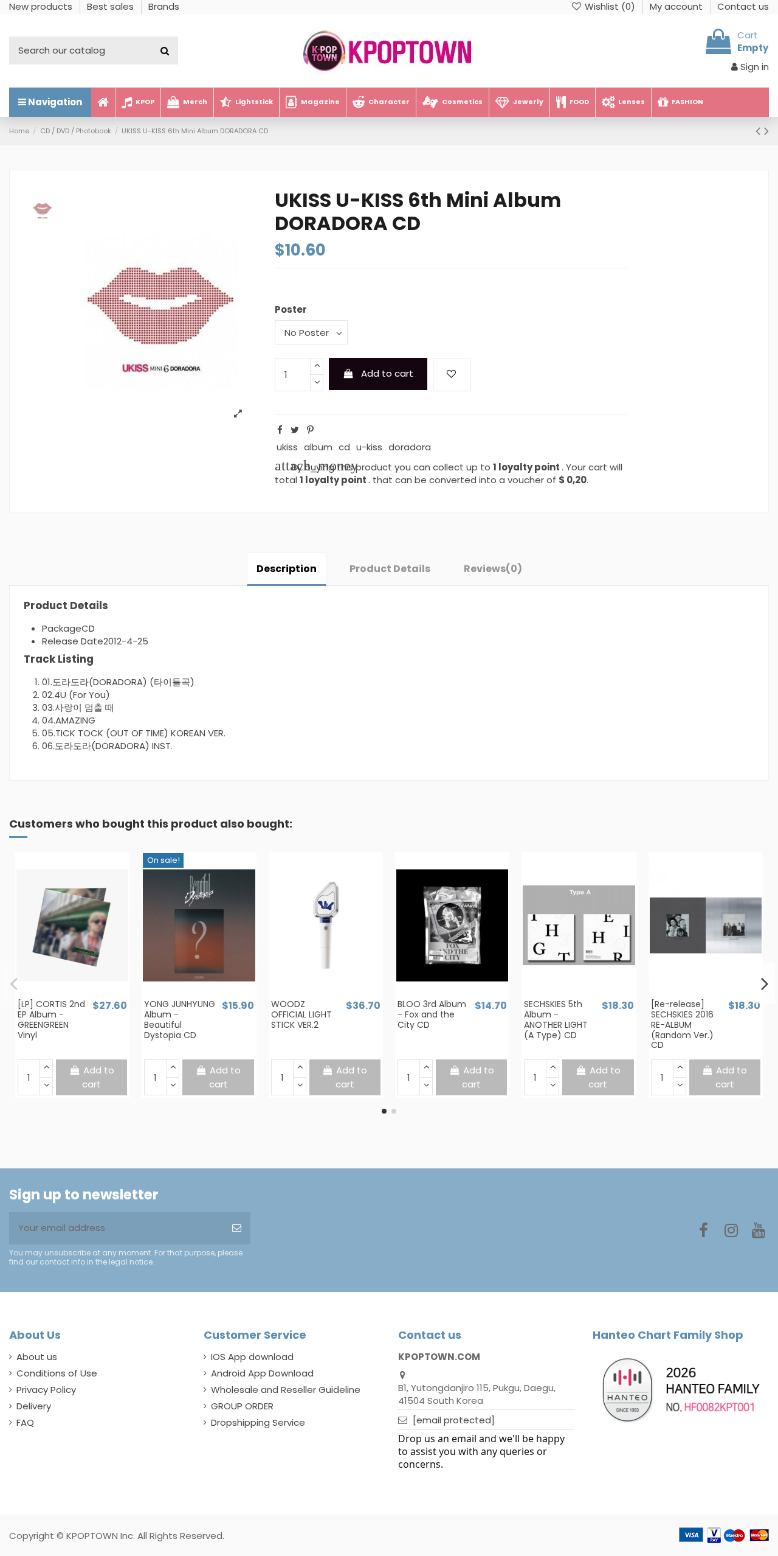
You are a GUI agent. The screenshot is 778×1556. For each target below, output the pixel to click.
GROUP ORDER (242, 1406)
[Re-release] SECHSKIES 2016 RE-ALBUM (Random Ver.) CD (682, 1024)
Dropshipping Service (258, 1422)
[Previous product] (760, 131)
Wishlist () (610, 6)
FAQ (25, 1422)
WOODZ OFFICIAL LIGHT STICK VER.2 (301, 1014)
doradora (409, 447)
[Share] (280, 430)
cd (344, 447)
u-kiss (369, 447)
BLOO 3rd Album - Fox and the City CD (432, 1014)
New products (42, 6)
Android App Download (262, 1373)
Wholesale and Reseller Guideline (285, 1389)
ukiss (287, 447)
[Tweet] (295, 430)
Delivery (33, 1406)
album (318, 447)
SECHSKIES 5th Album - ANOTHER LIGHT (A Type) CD (556, 1019)
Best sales (111, 6)
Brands (163, 6)
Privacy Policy (46, 1389)
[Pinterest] (310, 430)
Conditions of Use (56, 1373)
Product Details (389, 569)
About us (36, 1356)
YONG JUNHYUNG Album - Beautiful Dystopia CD (179, 1019)
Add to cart (387, 373)
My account (677, 6)
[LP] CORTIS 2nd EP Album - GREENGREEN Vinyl (51, 1019)
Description (286, 569)
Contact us (743, 6)
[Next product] (766, 131)
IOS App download (252, 1356)
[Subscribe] (236, 1228)
